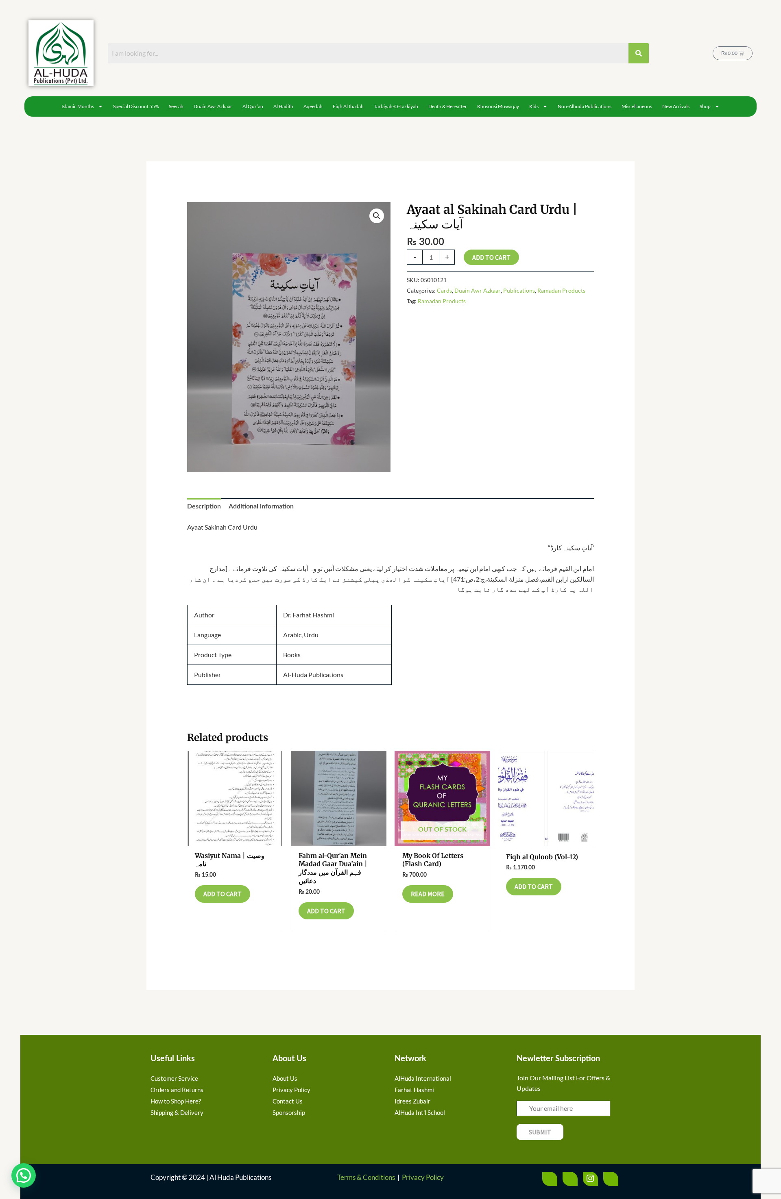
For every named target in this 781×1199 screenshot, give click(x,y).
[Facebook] (549, 1179)
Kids (534, 106)
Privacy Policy (423, 1177)
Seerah (176, 106)
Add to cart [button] (222, 894)
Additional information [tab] (261, 506)
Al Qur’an (252, 106)
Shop (705, 106)
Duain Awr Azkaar (213, 106)
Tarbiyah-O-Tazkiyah (396, 106)
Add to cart (491, 257)
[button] (376, 216)
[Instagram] (590, 1179)
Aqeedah (313, 106)
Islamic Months (77, 106)
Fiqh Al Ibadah (348, 106)
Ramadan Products (561, 290)
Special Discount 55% (136, 106)
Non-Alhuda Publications (584, 106)
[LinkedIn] (610, 1179)
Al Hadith (283, 106)
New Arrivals (675, 106)
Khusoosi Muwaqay (498, 106)
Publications (519, 290)
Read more (428, 894)
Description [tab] (204, 506)
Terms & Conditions (366, 1177)
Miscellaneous (637, 106)
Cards (444, 290)
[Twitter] (570, 1179)
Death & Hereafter (447, 106)
